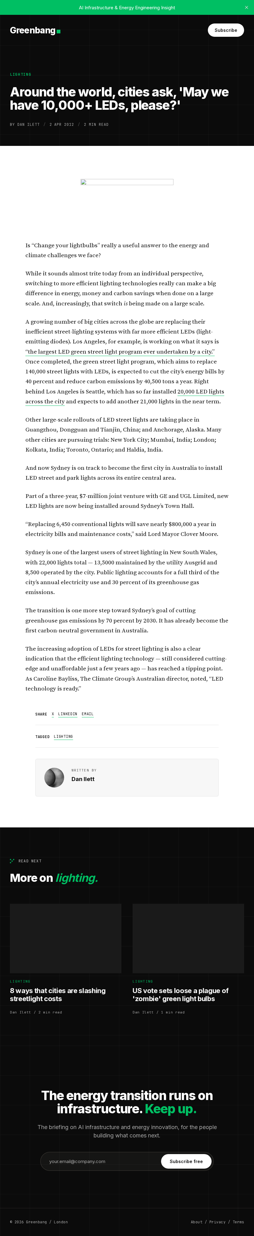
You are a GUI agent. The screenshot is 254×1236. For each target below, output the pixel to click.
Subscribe (226, 30)
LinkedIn (67, 713)
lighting (20, 74)
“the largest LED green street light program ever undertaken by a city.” (120, 351)
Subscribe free (186, 1161)
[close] (247, 7)
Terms (238, 1222)
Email (88, 713)
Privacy (217, 1222)
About (196, 1222)
